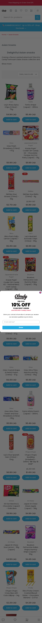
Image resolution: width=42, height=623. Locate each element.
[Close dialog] (40, 293)
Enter (21, 327)
